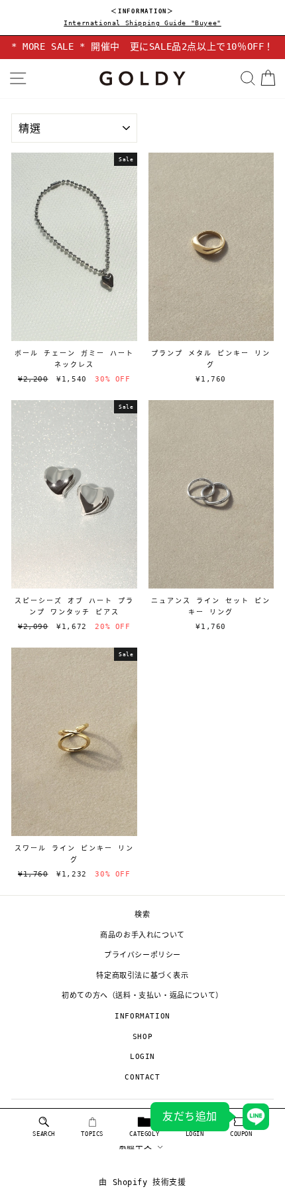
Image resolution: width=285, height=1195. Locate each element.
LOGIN (142, 1056)
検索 (142, 914)
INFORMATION (142, 1016)
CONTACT (142, 1077)
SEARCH (43, 1134)
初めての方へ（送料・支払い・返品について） (142, 995)
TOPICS (92, 1134)
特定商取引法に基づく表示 (142, 975)
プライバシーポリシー (142, 955)
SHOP (142, 1036)
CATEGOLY (144, 1134)
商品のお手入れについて (142, 935)
